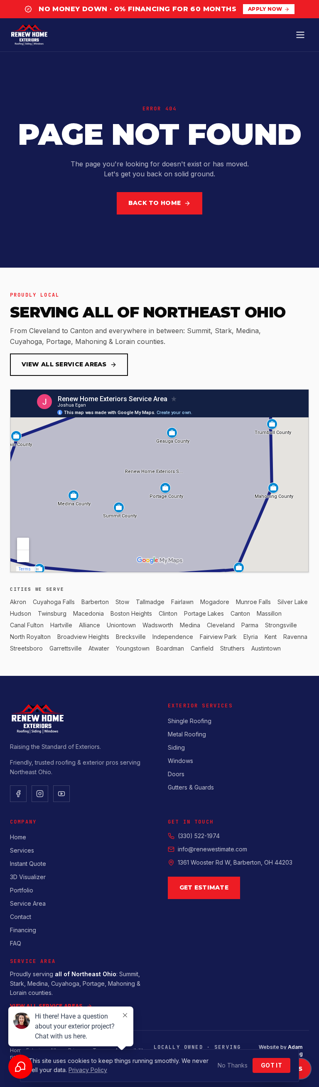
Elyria (250, 636)
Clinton (168, 613)
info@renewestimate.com (212, 849)
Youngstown (133, 648)
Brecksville (131, 636)
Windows (180, 760)
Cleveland (221, 625)
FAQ (15, 943)
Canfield (202, 648)
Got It (271, 1065)
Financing (23, 929)
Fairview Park (218, 636)
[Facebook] (18, 793)
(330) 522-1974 (199, 835)
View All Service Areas (64, 364)
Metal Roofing (187, 734)
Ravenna (295, 636)
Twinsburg (52, 613)
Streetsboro (26, 648)
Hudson (20, 613)
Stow (122, 601)
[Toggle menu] (300, 35)
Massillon (269, 613)
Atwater (98, 648)
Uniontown (121, 625)
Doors (176, 773)
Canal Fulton (27, 625)
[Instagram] (40, 793)
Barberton (95, 601)
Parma (249, 625)
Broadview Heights (83, 636)
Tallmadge (150, 601)
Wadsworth (157, 625)
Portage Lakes (204, 613)
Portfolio (21, 890)
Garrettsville (65, 648)
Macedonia (88, 613)
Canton (240, 613)
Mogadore (214, 601)
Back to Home (154, 203)
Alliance (89, 625)
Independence (172, 636)
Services (22, 850)
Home (18, 837)
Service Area (28, 903)
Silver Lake (292, 601)
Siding (176, 747)
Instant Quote (28, 863)
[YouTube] (61, 793)
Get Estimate (203, 887)
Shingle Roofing (189, 720)
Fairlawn (182, 601)
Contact (20, 916)
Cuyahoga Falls (54, 601)
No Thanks (233, 1065)
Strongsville (281, 625)
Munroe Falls (253, 601)
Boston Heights (131, 613)
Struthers (232, 648)
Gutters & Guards (191, 787)
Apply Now (265, 9)
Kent (271, 636)
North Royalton (30, 636)
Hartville (61, 625)
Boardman (170, 648)
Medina (190, 625)
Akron (18, 601)
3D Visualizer (28, 876)
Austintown (266, 648)
